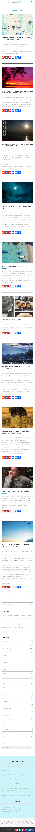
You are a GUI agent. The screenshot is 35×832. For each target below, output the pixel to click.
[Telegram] (32, 822)
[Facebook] (3, 822)
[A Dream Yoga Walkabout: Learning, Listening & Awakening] (17, 24)
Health (18, 687)
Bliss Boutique (5, 771)
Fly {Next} (18, 676)
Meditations (18, 705)
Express (18, 673)
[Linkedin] (20, 822)
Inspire (18, 690)
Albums (18, 641)
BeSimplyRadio (18, 648)
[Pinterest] (16, 822)
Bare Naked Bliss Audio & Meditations (11, 767)
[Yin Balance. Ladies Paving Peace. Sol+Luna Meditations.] (17, 531)
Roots (18, 712)
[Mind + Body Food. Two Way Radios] (17, 477)
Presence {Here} (18, 708)
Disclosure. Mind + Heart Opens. (15, 266)
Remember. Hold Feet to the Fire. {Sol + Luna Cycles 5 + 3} (17, 145)
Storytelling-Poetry (18, 726)
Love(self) (18, 701)
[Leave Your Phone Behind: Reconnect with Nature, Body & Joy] (17, 77)
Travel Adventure (18, 729)
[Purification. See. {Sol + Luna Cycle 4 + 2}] (17, 192)
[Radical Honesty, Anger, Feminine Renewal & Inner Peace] (17, 417)
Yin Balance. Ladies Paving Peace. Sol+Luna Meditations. (16, 545)
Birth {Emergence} (18, 652)
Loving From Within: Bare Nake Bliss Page (12, 775)
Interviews (18, 694)
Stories (18, 722)
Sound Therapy (18, 719)
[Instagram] (12, 822)
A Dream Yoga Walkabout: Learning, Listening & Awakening (17, 38)
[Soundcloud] (24, 822)
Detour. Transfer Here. (11, 320)
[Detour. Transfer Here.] (17, 306)
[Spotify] (28, 822)
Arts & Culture (18, 645)
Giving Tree (18, 683)
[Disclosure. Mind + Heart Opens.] (17, 252)
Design (18, 666)
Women (18, 733)
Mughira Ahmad (11, 807)
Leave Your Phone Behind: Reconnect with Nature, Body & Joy (17, 92)
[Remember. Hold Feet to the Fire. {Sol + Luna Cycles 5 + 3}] (17, 130)
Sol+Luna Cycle (18, 715)
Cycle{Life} (18, 662)
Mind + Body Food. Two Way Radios (16, 491)
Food (18, 680)
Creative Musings (18, 659)
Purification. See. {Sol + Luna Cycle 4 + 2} (12, 627)
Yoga (18, 736)
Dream (18, 669)
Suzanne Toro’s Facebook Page (10, 779)
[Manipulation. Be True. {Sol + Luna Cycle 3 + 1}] (17, 353)
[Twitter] (7, 822)
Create (18, 655)
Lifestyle (18, 697)
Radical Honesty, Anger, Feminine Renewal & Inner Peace (15, 432)
